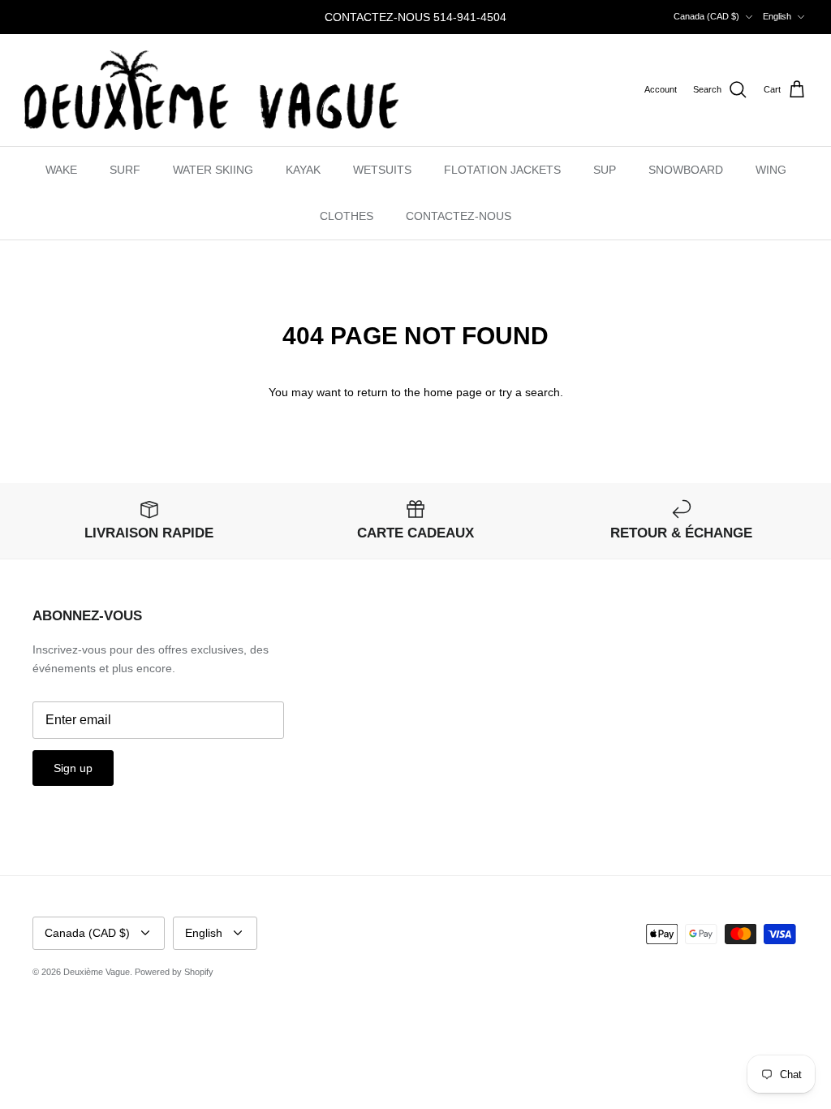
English (777, 16)
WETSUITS (382, 169)
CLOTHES (346, 215)
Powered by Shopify (174, 972)
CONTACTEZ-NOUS (458, 215)
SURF (125, 169)
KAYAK (303, 169)
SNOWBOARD (685, 169)
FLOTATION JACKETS (502, 169)
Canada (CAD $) (706, 16)
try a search (529, 392)
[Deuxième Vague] (211, 90)
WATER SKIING (213, 169)
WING (771, 169)
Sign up (73, 768)
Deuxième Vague (96, 972)
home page (453, 392)
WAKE (61, 169)
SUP (604, 169)
